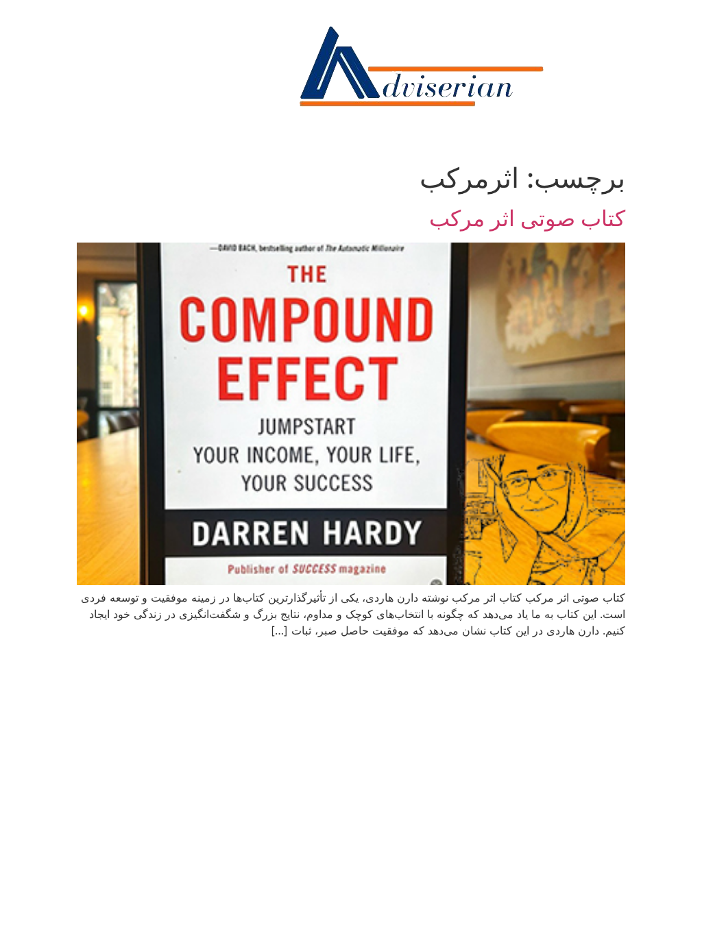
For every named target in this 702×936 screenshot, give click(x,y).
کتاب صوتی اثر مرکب (527, 218)
